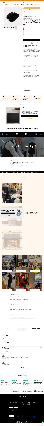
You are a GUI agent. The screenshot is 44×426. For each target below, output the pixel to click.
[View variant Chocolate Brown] (39, 22)
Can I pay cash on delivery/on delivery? (16, 314)
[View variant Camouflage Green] (24, 25)
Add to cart (32, 39)
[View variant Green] (33, 22)
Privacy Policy (29, 404)
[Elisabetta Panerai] (22, 2)
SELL (32, 0)
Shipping (22, 405)
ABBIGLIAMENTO (22, 4)
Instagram (34, 403)
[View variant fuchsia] (35, 20)
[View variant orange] (24, 20)
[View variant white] (29, 20)
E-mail (22, 402)
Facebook (34, 402)
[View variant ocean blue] (33, 20)
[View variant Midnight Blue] (35, 22)
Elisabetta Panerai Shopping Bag (28, 108)
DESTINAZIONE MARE (13, 4)
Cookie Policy (29, 405)
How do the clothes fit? (14, 304)
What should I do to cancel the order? (16, 312)
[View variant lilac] (24, 22)
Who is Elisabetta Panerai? (14, 301)
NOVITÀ (18, 4)
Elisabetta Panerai (12, 418)
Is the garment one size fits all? (15, 296)
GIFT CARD (37, 0)
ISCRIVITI (13, 407)
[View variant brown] (26, 22)
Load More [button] (22, 367)
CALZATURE (27, 4)
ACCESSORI (32, 4)
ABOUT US (34, 0)
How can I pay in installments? (15, 319)
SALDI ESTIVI (7, 4)
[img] (4, 334)
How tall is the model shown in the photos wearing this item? (20, 309)
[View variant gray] (39, 20)
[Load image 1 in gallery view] (13, 16)
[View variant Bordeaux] (37, 22)
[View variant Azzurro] (26, 20)
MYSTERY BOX (40, 0)
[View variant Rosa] (31, 22)
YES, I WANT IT (8, 213)
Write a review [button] (36, 328)
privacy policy (14, 410)
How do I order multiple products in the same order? (19, 299)
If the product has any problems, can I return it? (18, 317)
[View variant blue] (31, 20)
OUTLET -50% (37, 4)
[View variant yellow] (37, 20)
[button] (39, 425)
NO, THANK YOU (8, 215)
